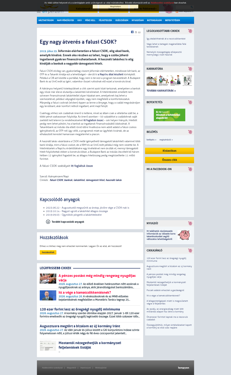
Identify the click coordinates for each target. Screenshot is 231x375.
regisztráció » (166, 139)
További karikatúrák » (161, 90)
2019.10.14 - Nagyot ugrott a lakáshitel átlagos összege (77, 211)
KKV (79, 20)
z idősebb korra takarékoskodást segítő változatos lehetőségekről (161, 236)
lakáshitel (79, 180)
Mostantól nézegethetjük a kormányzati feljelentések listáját (166, 283)
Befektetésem (172, 20)
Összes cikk (169, 160)
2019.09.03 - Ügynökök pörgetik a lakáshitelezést (74, 214)
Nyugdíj (152, 223)
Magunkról (71, 368)
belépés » (151, 139)
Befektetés (154, 102)
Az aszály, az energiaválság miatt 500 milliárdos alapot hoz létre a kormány (165, 310)
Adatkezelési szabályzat (52, 368)
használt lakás (113, 180)
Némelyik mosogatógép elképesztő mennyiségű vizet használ (164, 53)
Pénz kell (90, 20)
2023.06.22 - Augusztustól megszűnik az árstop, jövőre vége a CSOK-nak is (87, 207)
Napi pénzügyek (65, 20)
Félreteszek (105, 20)
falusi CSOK (56, 180)
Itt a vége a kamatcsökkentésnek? (163, 295)
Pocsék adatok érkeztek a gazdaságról (165, 290)
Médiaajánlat (100, 368)
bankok (68, 180)
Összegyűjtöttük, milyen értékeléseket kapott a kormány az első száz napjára (169, 326)
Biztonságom (154, 20)
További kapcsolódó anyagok (68, 221)
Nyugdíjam (138, 20)
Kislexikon (169, 150)
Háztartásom (46, 20)
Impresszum (85, 368)
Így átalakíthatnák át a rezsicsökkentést (166, 38)
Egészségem (122, 20)
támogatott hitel (95, 180)
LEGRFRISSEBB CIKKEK (55, 268)
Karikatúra (155, 69)
